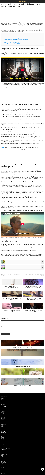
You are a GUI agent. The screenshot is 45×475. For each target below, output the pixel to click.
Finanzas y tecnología (4, 457)
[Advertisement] (22, 15)
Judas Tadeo (3, 461)
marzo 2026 (3, 403)
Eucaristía (2, 455)
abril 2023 (2, 440)
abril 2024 (2, 430)
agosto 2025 (3, 411)
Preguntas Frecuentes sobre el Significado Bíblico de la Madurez (15, 43)
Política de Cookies (4, 469)
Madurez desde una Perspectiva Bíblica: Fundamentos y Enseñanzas (15, 36)
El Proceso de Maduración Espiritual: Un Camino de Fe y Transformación (16, 39)
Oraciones (2, 463)
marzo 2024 (3, 431)
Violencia (2, 467)
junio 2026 (2, 399)
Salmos (2, 466)
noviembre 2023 (3, 432)
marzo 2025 (3, 417)
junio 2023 (2, 438)
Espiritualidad (3, 453)
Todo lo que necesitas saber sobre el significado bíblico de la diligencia (34, 275)
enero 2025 (2, 419)
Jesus (2, 460)
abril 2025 (2, 416)
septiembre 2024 (3, 424)
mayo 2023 (2, 439)
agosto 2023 (3, 436)
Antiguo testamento (4, 446)
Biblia (2, 447)
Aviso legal (2, 472)
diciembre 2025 (3, 406)
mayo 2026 (2, 400)
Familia (2, 456)
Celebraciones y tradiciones (5, 448)
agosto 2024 (3, 425)
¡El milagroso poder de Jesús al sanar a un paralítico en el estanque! (10, 275)
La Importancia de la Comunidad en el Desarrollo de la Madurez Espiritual (16, 40)
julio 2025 (2, 412)
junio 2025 (2, 413)
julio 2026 (2, 398)
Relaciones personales (4, 464)
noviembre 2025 (3, 407)
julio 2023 (2, 437)
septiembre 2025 (3, 410)
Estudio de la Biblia (4, 454)
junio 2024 (2, 427)
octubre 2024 (3, 423)
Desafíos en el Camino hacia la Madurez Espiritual (12, 42)
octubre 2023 (3, 433)
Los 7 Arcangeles (3, 462)
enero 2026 (2, 405)
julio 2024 (2, 426)
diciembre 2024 (3, 420)
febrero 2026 (3, 404)
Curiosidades (3, 450)
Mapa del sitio (3, 473)
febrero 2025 (3, 418)
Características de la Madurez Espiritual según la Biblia (13, 38)
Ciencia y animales (4, 449)
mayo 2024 (2, 429)
